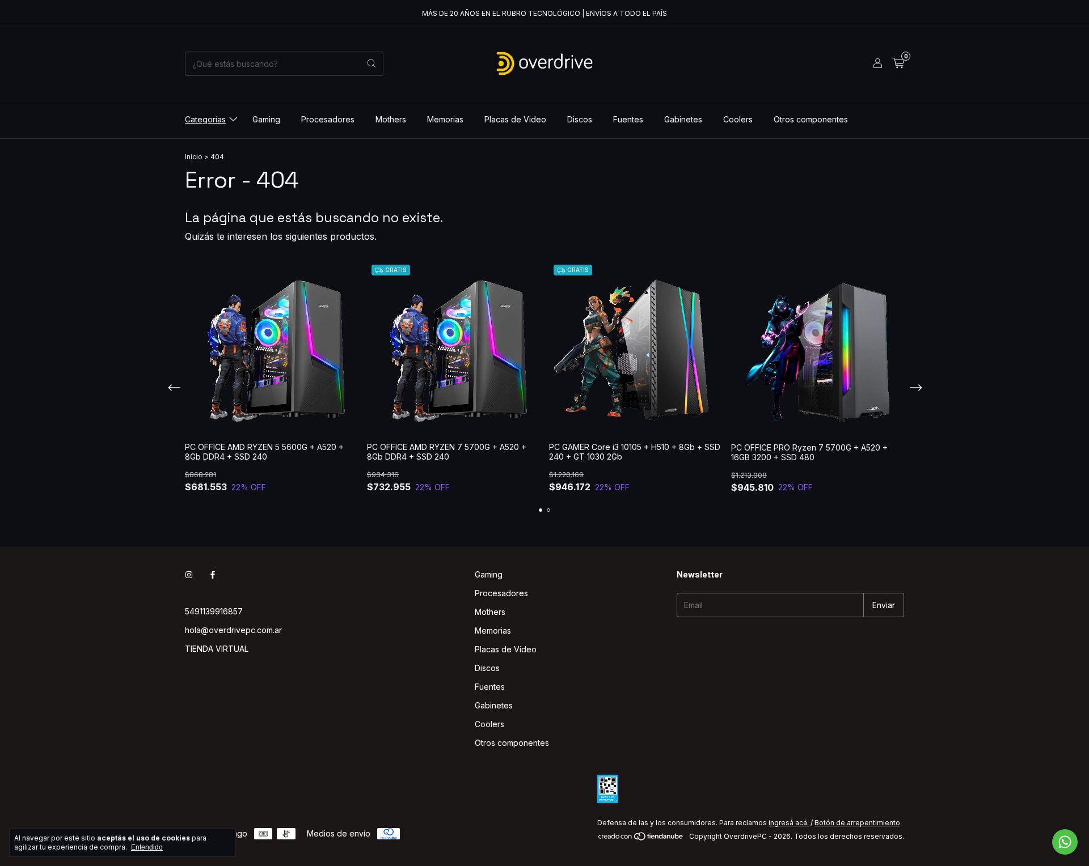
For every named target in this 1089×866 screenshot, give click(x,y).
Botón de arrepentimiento (857, 822)
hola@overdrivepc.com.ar (233, 630)
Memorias (445, 119)
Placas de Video (515, 119)
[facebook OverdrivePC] (213, 574)
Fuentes (628, 119)
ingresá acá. (789, 822)
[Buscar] (371, 63)
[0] (898, 63)
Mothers (390, 119)
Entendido (147, 847)
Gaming (266, 119)
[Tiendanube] (641, 839)
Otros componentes (811, 119)
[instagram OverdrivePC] (189, 574)
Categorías (205, 119)
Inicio (193, 156)
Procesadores (327, 119)
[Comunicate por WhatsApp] (1065, 842)
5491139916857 (214, 611)
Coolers (738, 119)
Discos (579, 119)
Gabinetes (683, 119)
